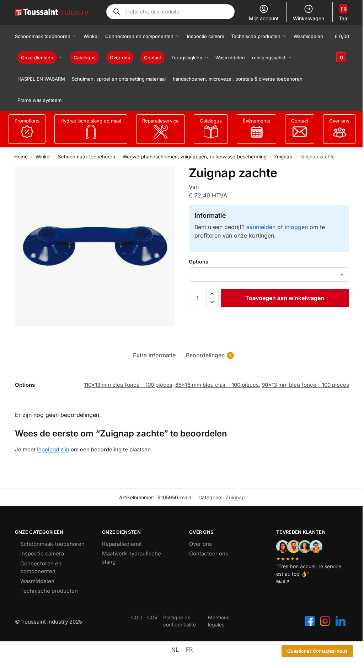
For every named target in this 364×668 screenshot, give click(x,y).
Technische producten (49, 590)
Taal (343, 13)
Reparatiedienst (122, 544)
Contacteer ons (208, 553)
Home (21, 156)
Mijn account (264, 18)
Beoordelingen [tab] (209, 355)
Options (198, 262)
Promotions (27, 121)
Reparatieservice (160, 121)
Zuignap (283, 156)
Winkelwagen (308, 18)
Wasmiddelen (37, 581)
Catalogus (211, 121)
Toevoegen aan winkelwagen (284, 298)
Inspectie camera (42, 553)
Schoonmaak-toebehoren (52, 544)
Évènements (256, 121)
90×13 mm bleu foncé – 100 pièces (305, 384)
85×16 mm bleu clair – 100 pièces (217, 384)
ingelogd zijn (53, 449)
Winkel (43, 156)
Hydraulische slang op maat (90, 121)
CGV (152, 617)
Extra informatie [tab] (154, 355)
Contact (299, 121)
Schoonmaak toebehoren (86, 156)
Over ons (339, 121)
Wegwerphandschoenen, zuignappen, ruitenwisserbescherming (195, 156)
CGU (136, 617)
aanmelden (260, 226)
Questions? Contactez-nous (317, 651)
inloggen (296, 226)
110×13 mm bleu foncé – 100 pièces (128, 384)
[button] (341, 47)
